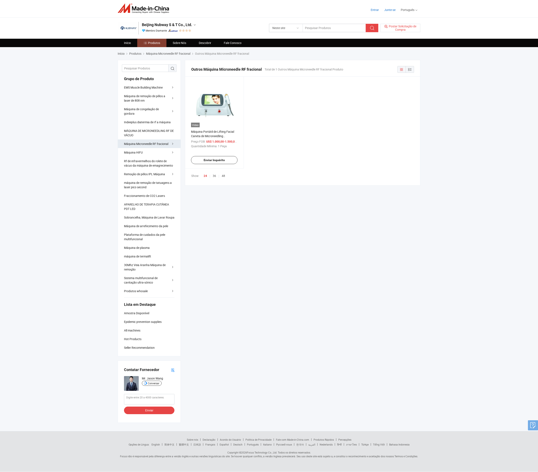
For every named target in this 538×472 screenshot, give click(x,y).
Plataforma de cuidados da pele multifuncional (144, 237)
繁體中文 (184, 444)
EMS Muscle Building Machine (143, 87)
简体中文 (169, 444)
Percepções (344, 439)
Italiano (267, 444)
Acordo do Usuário (230, 439)
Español (224, 444)
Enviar (149, 410)
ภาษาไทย (351, 444)
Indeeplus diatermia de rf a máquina (147, 122)
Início (127, 43)
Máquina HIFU (133, 152)
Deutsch (238, 444)
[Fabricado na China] (145, 8)
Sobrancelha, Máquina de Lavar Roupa (149, 217)
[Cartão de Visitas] (172, 370)
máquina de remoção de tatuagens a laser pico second (148, 185)
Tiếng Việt (379, 444)
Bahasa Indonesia (399, 444)
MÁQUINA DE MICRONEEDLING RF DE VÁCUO (149, 133)
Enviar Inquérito (214, 160)
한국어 (300, 444)
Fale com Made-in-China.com (292, 439)
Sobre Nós (179, 43)
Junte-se (390, 10)
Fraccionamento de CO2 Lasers (144, 196)
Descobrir (205, 43)
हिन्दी (339, 444)
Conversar (153, 383)
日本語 (197, 444)
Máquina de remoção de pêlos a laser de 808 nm (144, 98)
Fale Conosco (232, 43)
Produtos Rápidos (324, 439)
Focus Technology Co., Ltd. (262, 452)
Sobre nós (192, 439)
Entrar (375, 10)
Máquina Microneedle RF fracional (146, 144)
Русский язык (284, 444)
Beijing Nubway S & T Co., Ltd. (167, 25)
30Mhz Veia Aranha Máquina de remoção (145, 267)
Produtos (154, 43)
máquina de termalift (137, 256)
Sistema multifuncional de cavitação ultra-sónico (141, 280)
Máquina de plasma (137, 248)
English (156, 444)
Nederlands (326, 444)
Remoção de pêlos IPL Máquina (144, 174)
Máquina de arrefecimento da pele (146, 226)
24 (205, 176)
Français (210, 444)
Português (253, 444)
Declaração (209, 439)
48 (223, 176)
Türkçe (365, 444)
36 (214, 176)
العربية (311, 444)
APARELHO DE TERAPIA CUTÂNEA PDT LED (146, 206)
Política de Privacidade (258, 439)
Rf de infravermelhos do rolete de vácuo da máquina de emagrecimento (148, 163)
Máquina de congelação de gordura (141, 111)
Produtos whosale (136, 291)
